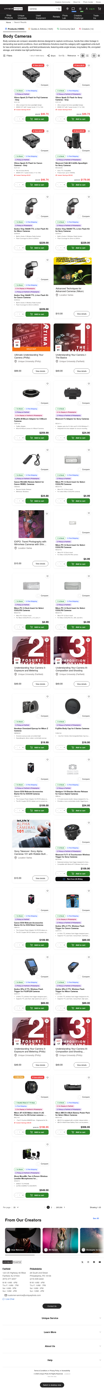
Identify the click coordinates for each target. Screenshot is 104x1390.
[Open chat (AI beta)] (73, 9)
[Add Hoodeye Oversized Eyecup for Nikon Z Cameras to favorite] (47, 696)
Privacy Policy (54, 1370)
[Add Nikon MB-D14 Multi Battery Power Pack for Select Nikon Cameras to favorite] (89, 1077)
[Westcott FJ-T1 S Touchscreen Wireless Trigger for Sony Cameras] (73, 832)
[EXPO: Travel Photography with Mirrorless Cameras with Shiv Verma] (31, 524)
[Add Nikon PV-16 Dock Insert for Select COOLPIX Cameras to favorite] (89, 513)
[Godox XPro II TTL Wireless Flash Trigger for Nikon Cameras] (73, 967)
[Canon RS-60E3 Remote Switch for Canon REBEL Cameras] (31, 459)
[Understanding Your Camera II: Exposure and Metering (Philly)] (31, 1031)
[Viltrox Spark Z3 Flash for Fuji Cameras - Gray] (31, 75)
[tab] (14, 29)
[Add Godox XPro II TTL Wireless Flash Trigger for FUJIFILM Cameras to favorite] (47, 957)
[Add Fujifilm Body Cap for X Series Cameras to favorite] (89, 696)
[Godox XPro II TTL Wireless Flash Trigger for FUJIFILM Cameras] (31, 967)
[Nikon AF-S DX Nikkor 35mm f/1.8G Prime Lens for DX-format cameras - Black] (31, 1087)
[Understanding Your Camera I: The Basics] (73, 337)
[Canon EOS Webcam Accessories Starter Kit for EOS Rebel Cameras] (31, 900)
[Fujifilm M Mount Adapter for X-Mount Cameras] (31, 393)
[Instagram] (88, 1262)
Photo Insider (88, 2)
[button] (99, 8)
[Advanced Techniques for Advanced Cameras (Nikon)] (73, 271)
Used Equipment (41, 16)
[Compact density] (99, 55)
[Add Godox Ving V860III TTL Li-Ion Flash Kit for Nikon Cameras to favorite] (47, 197)
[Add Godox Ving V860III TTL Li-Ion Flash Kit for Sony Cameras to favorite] (89, 197)
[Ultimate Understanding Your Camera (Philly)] (31, 337)
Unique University (22, 16)
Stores (98, 2)
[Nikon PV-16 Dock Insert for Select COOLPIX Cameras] (73, 522)
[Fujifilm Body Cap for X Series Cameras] (73, 706)
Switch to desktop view (52, 1385)
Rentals (56, 16)
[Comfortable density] (94, 55)
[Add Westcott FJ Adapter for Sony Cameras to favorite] (89, 384)
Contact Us (52, 1306)
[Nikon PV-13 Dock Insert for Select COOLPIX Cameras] (73, 459)
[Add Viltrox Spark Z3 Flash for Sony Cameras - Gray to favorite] (89, 66)
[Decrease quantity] (16, 119)
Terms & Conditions (41, 1370)
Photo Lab (65, 16)
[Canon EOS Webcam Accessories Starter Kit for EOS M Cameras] (31, 769)
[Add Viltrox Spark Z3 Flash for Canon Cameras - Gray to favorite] (47, 131)
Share (53, 55)
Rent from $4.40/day (75, 879)
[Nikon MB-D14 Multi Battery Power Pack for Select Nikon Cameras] (73, 1087)
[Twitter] (82, 1262)
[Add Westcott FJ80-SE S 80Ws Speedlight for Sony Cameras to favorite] (89, 131)
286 (60, 1207)
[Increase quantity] (23, 119)
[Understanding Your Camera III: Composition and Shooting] (73, 650)
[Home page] (13, 8)
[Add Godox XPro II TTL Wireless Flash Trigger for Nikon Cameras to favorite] (89, 957)
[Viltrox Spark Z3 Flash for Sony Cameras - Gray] (73, 75)
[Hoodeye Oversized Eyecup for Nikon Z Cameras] (31, 706)
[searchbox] (45, 8)
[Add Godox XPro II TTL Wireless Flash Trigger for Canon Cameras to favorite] (89, 891)
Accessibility (66, 1370)
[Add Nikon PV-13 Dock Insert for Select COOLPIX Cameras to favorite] (89, 450)
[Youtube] (99, 1262)
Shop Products (9, 16)
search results (20, 22)
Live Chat (10, 1299)
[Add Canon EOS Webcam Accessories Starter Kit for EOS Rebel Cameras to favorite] (47, 891)
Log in (92, 8)
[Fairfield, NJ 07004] (67, 8)
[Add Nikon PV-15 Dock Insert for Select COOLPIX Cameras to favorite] (47, 576)
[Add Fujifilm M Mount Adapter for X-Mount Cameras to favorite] (47, 384)
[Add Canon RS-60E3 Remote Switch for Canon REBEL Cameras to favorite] (47, 450)
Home (8, 22)
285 (57, 1207)
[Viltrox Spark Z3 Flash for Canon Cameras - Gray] (31, 141)
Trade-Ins (96, 16)
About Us (76, 2)
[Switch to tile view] (83, 55)
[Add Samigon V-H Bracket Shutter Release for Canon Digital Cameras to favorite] (89, 760)
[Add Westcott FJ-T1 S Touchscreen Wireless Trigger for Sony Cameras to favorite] (89, 823)
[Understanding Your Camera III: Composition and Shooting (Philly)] (73, 1031)
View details (81, 314)
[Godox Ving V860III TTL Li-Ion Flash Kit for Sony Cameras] (73, 206)
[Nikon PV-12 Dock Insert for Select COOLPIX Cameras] (73, 586)
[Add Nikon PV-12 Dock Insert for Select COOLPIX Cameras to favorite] (89, 576)
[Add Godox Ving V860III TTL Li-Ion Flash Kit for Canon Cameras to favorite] (47, 260)
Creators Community (62, 2)
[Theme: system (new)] (80, 9)
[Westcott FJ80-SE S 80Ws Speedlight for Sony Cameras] (73, 141)
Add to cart (39, 119)
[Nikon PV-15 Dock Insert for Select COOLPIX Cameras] (31, 586)
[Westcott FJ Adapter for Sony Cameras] (73, 393)
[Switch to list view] (87, 55)
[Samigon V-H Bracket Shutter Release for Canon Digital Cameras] (73, 769)
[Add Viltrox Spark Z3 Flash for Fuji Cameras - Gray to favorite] (47, 66)
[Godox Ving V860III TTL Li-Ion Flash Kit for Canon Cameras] (31, 269)
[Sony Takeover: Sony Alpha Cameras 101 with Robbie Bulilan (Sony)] (31, 834)
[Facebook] (94, 1262)
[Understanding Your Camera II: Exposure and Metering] (31, 650)
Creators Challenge (78, 16)
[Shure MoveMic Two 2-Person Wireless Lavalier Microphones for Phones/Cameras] (31, 1154)
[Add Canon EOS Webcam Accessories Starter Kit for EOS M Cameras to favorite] (47, 760)
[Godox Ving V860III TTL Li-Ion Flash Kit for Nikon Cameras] (31, 206)
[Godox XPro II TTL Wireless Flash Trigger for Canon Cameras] (73, 900)
